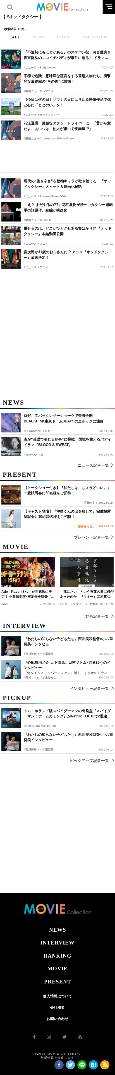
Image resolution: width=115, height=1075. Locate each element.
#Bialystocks (47, 67)
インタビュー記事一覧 (89, 688)
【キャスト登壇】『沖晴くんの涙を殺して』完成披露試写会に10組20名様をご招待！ (67, 514)
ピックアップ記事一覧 (89, 760)
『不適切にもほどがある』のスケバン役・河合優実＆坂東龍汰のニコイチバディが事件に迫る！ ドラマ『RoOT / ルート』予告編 (67, 55)
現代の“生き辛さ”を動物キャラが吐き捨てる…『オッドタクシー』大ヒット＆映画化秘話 (67, 184)
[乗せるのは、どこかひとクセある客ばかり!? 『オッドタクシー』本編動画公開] (11, 235)
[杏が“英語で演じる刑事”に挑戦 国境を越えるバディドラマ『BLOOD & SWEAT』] (11, 446)
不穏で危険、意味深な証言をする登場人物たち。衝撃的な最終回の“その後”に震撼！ (67, 78)
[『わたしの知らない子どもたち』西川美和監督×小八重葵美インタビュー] (11, 741)
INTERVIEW (57, 943)
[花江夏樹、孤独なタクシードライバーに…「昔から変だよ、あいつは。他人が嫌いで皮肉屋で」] (11, 130)
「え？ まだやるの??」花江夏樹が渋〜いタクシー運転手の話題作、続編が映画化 (68, 207)
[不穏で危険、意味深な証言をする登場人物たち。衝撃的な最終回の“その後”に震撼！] (11, 83)
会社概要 (57, 1007)
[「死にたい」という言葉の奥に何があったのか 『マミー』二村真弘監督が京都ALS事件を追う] (87, 572)
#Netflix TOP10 (45, 725)
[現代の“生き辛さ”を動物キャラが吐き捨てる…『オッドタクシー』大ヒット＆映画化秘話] (11, 188)
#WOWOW (30, 454)
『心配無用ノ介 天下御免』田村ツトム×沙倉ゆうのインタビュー (67, 665)
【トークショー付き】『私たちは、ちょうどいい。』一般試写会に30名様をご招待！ (67, 490)
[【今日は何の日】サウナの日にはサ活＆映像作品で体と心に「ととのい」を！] (11, 106)
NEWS (57, 930)
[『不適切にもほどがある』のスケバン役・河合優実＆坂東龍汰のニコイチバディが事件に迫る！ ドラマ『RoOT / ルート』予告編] (11, 59)
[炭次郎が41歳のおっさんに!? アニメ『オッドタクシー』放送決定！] (11, 259)
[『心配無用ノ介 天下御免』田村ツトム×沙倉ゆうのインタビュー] (11, 669)
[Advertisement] (57, 157)
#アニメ (49, 91)
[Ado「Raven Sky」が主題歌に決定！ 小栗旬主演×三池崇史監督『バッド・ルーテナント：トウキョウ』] (28, 572)
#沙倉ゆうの (48, 677)
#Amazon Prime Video (59, 138)
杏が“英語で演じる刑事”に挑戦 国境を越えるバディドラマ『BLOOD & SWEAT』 (67, 442)
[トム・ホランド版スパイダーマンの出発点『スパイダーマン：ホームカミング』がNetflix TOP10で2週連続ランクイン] (11, 718)
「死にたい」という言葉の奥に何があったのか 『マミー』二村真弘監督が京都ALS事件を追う (87, 594)
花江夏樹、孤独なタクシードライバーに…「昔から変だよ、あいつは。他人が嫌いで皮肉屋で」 (67, 126)
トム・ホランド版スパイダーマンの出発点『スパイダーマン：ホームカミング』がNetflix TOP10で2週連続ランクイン (67, 714)
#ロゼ (46, 430)
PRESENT (57, 982)
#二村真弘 (91, 604)
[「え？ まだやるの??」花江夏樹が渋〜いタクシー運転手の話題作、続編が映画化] (11, 212)
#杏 (41, 454)
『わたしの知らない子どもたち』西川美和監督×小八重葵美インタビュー (68, 737)
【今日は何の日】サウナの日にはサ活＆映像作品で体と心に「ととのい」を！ (67, 102)
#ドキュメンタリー (72, 604)
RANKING (57, 956)
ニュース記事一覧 (93, 465)
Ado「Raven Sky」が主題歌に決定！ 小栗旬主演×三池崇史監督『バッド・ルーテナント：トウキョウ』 (28, 594)
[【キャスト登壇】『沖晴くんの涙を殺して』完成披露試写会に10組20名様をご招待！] (11, 518)
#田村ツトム (31, 677)
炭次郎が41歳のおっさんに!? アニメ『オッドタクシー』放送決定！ (66, 255)
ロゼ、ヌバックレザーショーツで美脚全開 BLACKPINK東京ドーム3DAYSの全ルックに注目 (64, 418)
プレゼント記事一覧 (91, 537)
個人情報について (57, 996)
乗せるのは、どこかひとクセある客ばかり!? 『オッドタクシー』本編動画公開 (68, 231)
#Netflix (29, 725)
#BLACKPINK (33, 430)
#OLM (47, 220)
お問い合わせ (57, 1019)
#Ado (4, 604)
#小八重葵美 (46, 749)
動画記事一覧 (97, 616)
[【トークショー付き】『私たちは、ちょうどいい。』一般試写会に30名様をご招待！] (11, 495)
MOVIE (57, 968)
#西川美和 (30, 749)
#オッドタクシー (48, 114)
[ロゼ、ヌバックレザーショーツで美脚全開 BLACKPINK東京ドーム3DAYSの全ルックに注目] (11, 422)
